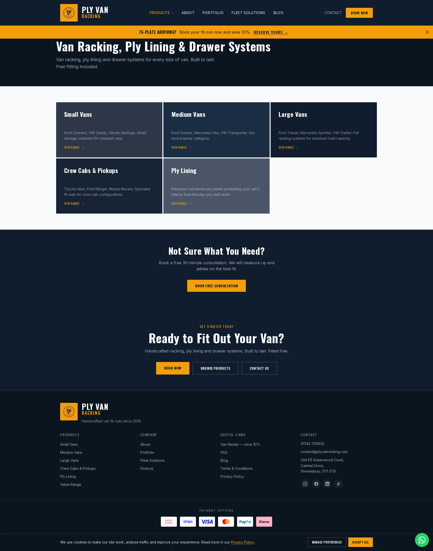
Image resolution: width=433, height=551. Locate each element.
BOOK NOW (359, 12)
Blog (224, 460)
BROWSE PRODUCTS (215, 368)
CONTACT (333, 13)
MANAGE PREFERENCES (327, 542)
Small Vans (69, 444)
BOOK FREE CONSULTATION (216, 285)
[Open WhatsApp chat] (422, 540)
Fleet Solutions (152, 460)
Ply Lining (68, 476)
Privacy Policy (232, 476)
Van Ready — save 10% (240, 444)
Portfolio (147, 452)
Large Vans (69, 460)
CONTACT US (259, 368)
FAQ (224, 452)
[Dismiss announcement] (427, 32)
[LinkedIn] (327, 483)
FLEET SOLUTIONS (248, 13)
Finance (146, 468)
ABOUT (188, 13)
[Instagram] (305, 483)
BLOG (278, 13)
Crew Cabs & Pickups (78, 468)
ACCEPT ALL (360, 542)
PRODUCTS (160, 13)
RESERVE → (271, 32)
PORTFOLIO (213, 13)
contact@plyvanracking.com (324, 451)
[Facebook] (316, 483)
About (145, 444)
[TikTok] (338, 483)
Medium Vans (71, 452)
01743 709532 (312, 443)
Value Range (70, 484)
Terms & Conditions (237, 468)
